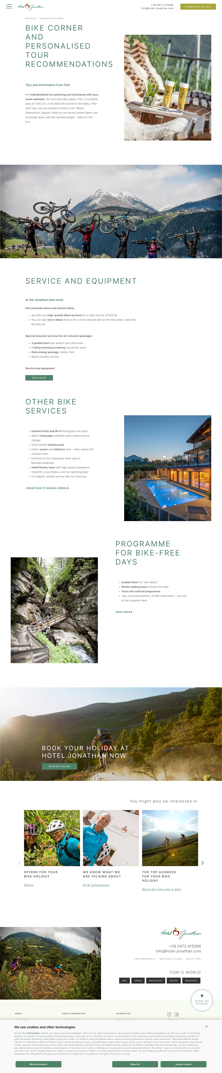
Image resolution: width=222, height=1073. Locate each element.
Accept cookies (183, 1064)
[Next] (202, 863)
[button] (206, 1026)
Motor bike (155, 980)
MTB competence (96, 885)
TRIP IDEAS (123, 612)
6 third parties (33, 1033)
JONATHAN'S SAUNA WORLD (47, 488)
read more (39, 377)
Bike (124, 980)
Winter (174, 980)
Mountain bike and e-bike (161, 889)
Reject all (135, 1064)
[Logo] (31, 7)
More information (38, 1064)
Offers (29, 885)
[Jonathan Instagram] (170, 1014)
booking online (59, 766)
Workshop (191, 980)
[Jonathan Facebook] (178, 1014)
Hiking (138, 980)
